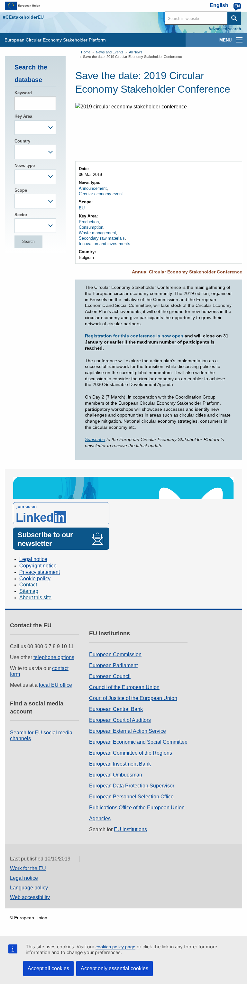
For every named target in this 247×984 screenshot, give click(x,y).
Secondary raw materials (102, 238)
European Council (110, 676)
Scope (20, 190)
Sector (20, 214)
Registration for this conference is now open (134, 335)
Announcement (93, 188)
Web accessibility (30, 897)
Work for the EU (28, 868)
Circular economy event (101, 193)
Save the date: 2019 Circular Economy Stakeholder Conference (132, 57)
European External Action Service (127, 731)
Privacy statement (39, 572)
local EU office (55, 685)
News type (24, 165)
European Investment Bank (120, 764)
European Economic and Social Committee (138, 742)
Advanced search (224, 29)
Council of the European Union (124, 687)
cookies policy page (115, 946)
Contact (28, 584)
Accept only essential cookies (114, 968)
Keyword (23, 92)
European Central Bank (116, 709)
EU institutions (130, 829)
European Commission (115, 654)
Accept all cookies (48, 968)
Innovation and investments (104, 243)
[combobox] (35, 127)
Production (89, 221)
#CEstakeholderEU (23, 17)
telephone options (53, 657)
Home (85, 52)
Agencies (100, 818)
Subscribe (95, 439)
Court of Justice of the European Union (133, 698)
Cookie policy (34, 578)
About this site (35, 597)
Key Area (23, 116)
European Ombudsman (115, 774)
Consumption (91, 227)
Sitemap (28, 591)
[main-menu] (239, 39)
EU (82, 208)
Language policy (29, 887)
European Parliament (113, 665)
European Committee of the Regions (130, 753)
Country (22, 141)
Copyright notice (38, 565)
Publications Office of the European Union (137, 807)
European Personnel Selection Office (131, 796)
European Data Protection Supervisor (131, 785)
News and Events (110, 52)
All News (135, 52)
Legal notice (33, 559)
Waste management (97, 232)
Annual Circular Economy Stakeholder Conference (187, 271)
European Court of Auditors (120, 720)
